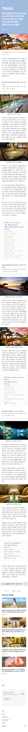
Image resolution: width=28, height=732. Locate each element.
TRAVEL (8, 9)
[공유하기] (7, 591)
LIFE (3, 723)
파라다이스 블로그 (8, 692)
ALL (3, 711)
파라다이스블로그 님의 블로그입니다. (10, 695)
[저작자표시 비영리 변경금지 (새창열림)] (19, 591)
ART (3, 714)
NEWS (4, 726)
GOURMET (6, 720)
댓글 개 (3, 685)
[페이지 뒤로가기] (3, 3)
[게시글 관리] (9, 591)
